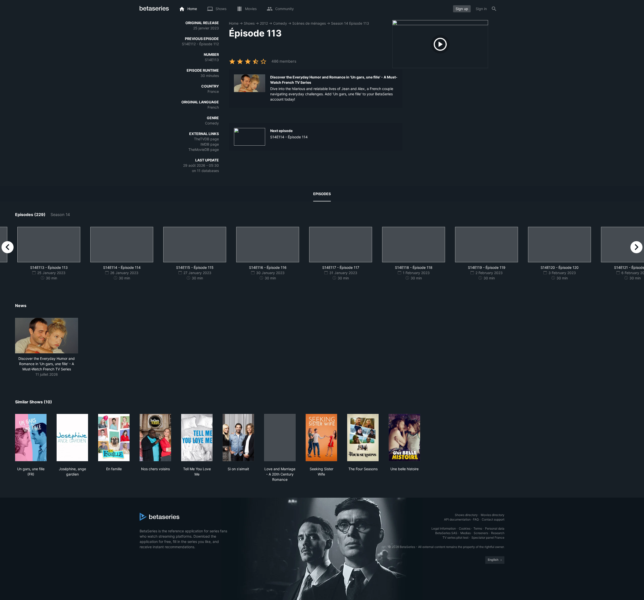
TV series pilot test (455, 537)
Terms (477, 528)
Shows (249, 23)
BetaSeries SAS (446, 533)
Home (233, 23)
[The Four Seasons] (363, 437)
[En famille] (114, 437)
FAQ (476, 519)
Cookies (464, 528)
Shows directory (466, 515)
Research (497, 533)
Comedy (280, 23)
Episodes (322, 194)
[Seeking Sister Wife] (321, 437)
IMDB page (209, 144)
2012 (264, 23)
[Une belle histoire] (404, 437)
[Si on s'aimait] (238, 437)
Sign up (462, 9)
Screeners (481, 533)
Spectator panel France (487, 537)
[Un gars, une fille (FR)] (31, 437)
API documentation (457, 519)
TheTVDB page (206, 139)
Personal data (494, 528)
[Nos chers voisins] (155, 437)
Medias (465, 533)
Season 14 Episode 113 (350, 23)
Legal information (443, 528)
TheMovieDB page (203, 149)
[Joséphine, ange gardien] (72, 437)
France (213, 91)
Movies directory (492, 515)
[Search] (494, 9)
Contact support (493, 519)
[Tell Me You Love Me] (197, 437)
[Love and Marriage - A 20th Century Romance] (280, 437)
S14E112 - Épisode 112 (200, 44)
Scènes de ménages (309, 23)
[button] (46, 347)
